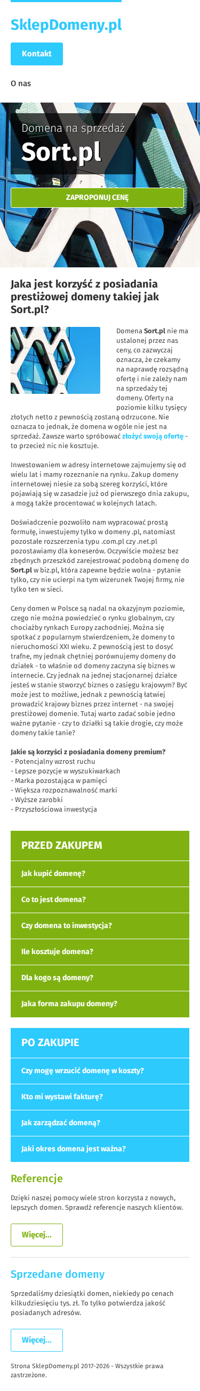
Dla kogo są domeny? (57, 978)
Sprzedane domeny (58, 1274)
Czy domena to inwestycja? (66, 926)
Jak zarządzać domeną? (60, 1123)
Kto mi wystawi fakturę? (62, 1097)
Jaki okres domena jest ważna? (73, 1149)
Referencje (37, 1179)
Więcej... (37, 1235)
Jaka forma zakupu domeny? (69, 1004)
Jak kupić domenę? (53, 874)
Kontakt (37, 54)
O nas (21, 84)
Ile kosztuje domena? (57, 952)
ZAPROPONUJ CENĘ (97, 197)
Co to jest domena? (53, 900)
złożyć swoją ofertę (152, 436)
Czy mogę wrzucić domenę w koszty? (82, 1071)
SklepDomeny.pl (66, 25)
